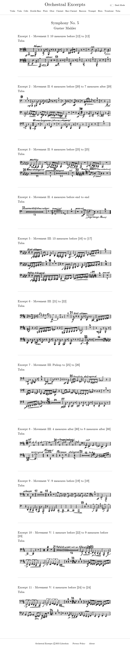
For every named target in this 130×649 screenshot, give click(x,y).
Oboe (52, 11)
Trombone (108, 11)
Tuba (118, 11)
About (92, 643)
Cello (26, 11)
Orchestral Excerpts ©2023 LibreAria (52, 643)
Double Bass (35, 11)
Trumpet (92, 11)
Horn (100, 11)
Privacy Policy (79, 643)
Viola (19, 11)
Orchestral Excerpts (65, 5)
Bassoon (82, 11)
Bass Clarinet (71, 11)
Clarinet (59, 11)
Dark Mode (120, 5)
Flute (45, 11)
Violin (12, 11)
